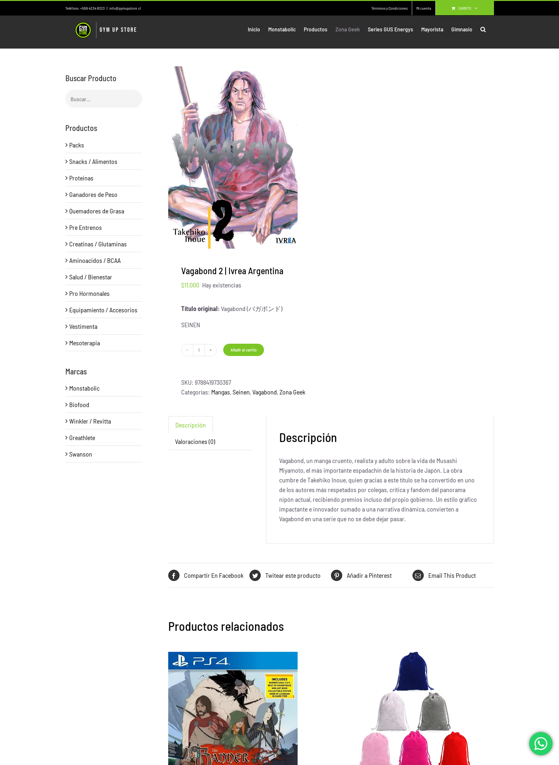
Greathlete (82, 437)
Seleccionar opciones (400, 733)
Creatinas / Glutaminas (98, 244)
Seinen (241, 392)
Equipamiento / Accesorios (103, 310)
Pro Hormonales (89, 293)
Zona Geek (292, 392)
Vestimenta (83, 326)
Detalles (255, 734)
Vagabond (264, 392)
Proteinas (81, 178)
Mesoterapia (84, 343)
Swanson (80, 454)
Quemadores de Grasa (96, 211)
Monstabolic (84, 388)
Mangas (220, 392)
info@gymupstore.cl (125, 8)
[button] (483, 29)
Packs (76, 145)
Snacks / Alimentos (93, 161)
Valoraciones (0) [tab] (195, 441)
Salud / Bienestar (90, 277)
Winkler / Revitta (90, 421)
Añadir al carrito (244, 349)
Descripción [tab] (190, 425)
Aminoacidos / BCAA (95, 260)
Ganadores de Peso (93, 194)
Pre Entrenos (85, 227)
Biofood (79, 404)
